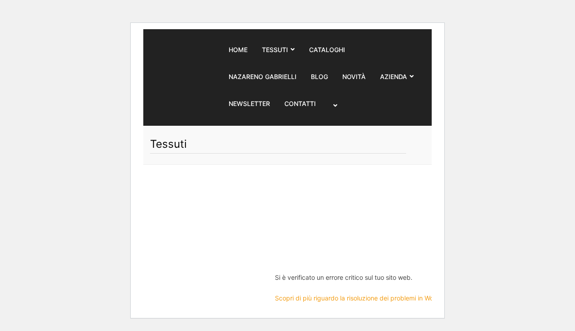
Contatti (300, 103)
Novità (354, 76)
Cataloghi (327, 49)
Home (238, 49)
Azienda (393, 76)
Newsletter (249, 103)
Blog (319, 76)
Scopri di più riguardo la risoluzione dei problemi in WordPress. (366, 298)
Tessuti (275, 49)
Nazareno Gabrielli (262, 76)
